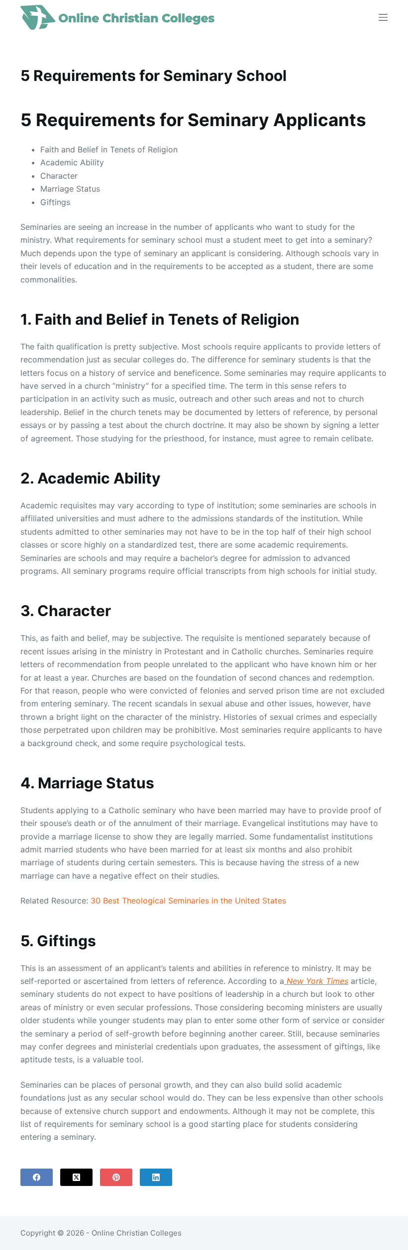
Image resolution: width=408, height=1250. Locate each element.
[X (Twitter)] (76, 1177)
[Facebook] (36, 1177)
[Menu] (383, 17)
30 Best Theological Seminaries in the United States (188, 900)
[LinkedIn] (156, 1177)
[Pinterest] (116, 1177)
